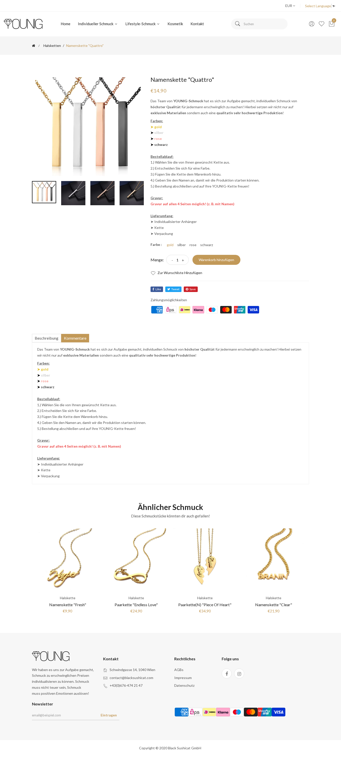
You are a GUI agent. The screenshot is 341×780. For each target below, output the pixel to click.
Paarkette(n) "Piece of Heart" (204, 604)
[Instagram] (239, 674)
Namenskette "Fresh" (67, 604)
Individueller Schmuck (96, 23)
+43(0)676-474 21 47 (126, 685)
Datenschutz (184, 685)
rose (192, 245)
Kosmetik (175, 23)
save (192, 289)
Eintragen (109, 715)
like (158, 289)
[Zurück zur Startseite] (33, 45)
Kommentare (75, 338)
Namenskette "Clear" (273, 604)
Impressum (183, 678)
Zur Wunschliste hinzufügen (179, 273)
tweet (175, 289)
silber (181, 245)
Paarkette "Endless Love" (136, 604)
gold (170, 245)
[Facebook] (227, 674)
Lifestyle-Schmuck (140, 23)
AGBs (178, 670)
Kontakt (197, 23)
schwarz (206, 245)
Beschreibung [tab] (46, 338)
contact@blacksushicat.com (131, 678)
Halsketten (52, 45)
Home (65, 23)
